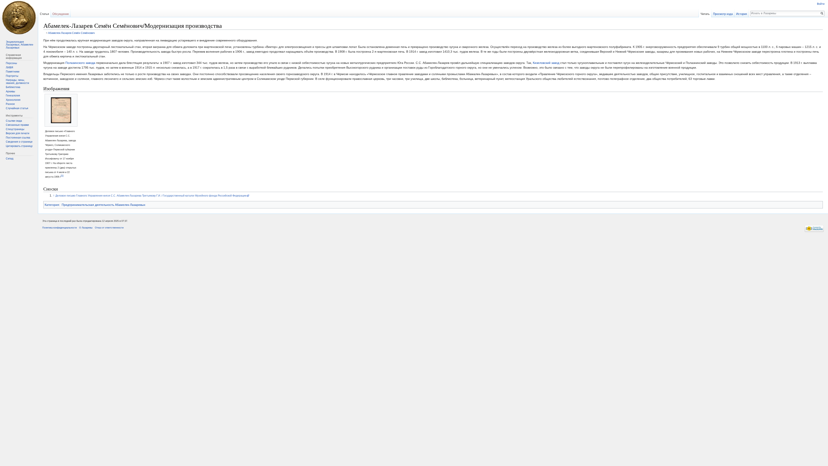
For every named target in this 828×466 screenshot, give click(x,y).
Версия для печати (17, 133)
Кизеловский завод (546, 63)
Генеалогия (13, 95)
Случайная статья (17, 108)
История (741, 14)
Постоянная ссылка (18, 137)
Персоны (11, 63)
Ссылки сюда (14, 120)
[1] (62, 175)
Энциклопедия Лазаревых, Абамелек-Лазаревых (20, 44)
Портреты (12, 75)
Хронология (13, 99)
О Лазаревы (86, 227)
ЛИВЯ (9, 67)
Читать (705, 14)
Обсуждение (60, 14)
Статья (44, 14)
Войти (821, 3)
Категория (52, 204)
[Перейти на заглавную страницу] (19, 17)
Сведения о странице (19, 141)
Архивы (10, 91)
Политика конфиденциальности (59, 227)
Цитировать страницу (19, 146)
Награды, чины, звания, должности (17, 82)
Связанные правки (17, 124)
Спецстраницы (15, 129)
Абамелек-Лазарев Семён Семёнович (71, 32)
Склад (9, 158)
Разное (10, 103)
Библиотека (13, 87)
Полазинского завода (80, 63)
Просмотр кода (723, 14)
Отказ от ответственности (109, 227)
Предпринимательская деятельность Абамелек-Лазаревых (103, 204)
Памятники (12, 71)
